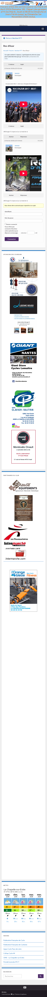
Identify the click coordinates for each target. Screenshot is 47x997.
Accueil (5, 50)
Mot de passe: (9, 218)
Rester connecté (11, 224)
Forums (11, 50)
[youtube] (24, 987)
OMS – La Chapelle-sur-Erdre (13, 958)
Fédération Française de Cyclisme (15, 945)
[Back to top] (42, 992)
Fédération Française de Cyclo (14, 940)
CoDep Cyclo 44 (9, 953)
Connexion (12, 239)
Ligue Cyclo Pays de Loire (12, 949)
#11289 (40, 68)
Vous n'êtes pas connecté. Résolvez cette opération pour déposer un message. (11, 230)
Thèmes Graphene (20, 994)
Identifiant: (8, 211)
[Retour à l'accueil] (23, 13)
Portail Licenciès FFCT (11, 962)
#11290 (40, 140)
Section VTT (17, 38)
